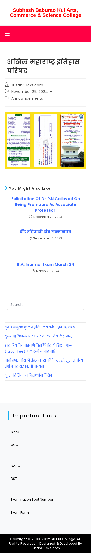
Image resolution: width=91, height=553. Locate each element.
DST (14, 478)
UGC (14, 444)
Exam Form (20, 512)
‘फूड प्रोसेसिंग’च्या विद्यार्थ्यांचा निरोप (28, 375)
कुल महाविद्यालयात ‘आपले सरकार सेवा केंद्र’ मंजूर (39, 336)
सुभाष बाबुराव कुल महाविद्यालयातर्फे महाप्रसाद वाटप (40, 327)
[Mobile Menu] (7, 34)
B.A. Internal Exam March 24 (45, 264)
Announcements (27, 98)
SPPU (15, 432)
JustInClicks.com (27, 85)
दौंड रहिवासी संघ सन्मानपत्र (45, 232)
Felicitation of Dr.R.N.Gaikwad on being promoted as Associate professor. (45, 204)
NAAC (15, 465)
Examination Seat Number (32, 499)
